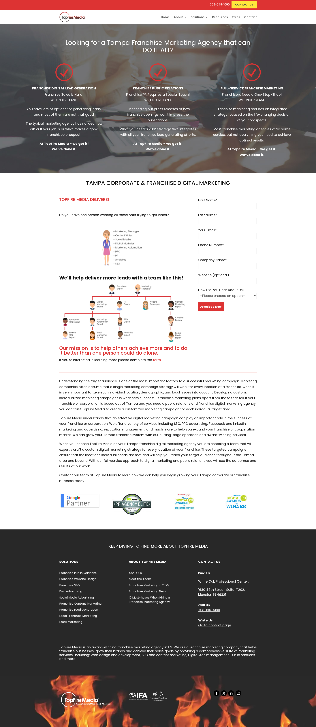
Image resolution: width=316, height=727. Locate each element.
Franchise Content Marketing (80, 603)
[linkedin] (231, 693)
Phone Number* (211, 245)
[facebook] (216, 693)
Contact (250, 17)
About (178, 17)
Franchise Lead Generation (78, 610)
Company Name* (212, 260)
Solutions (197, 17)
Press (236, 17)
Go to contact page (214, 625)
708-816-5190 (209, 610)
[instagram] (238, 693)
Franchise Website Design (77, 579)
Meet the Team (140, 579)
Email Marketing (70, 622)
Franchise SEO (69, 585)
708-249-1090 (220, 4)
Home (165, 17)
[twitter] (224, 693)
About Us (135, 573)
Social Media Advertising (76, 597)
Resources (220, 17)
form (157, 360)
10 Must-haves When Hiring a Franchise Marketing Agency (149, 599)
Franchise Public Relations (78, 573)
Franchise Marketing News (148, 591)
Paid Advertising (70, 591)
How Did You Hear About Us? (221, 290)
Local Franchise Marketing (78, 616)
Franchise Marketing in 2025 (149, 585)
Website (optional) (213, 275)
